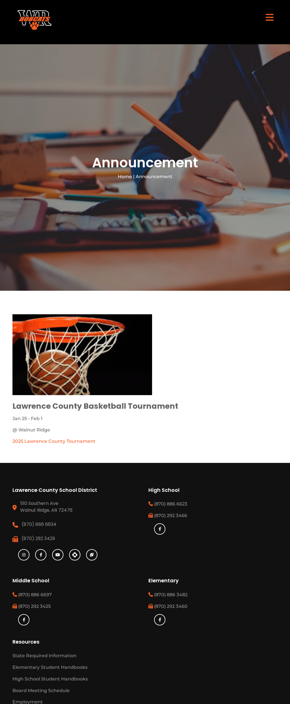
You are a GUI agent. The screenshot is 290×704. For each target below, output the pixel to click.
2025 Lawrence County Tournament (53, 441)
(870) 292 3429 (38, 538)
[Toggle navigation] (270, 17)
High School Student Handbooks (50, 679)
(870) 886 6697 (34, 594)
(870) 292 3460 (170, 606)
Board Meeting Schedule (41, 690)
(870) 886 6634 (39, 524)
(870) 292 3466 (170, 515)
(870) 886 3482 (170, 594)
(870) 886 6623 (170, 504)
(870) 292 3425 (34, 606)
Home (125, 176)
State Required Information (44, 655)
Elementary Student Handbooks (50, 667)
